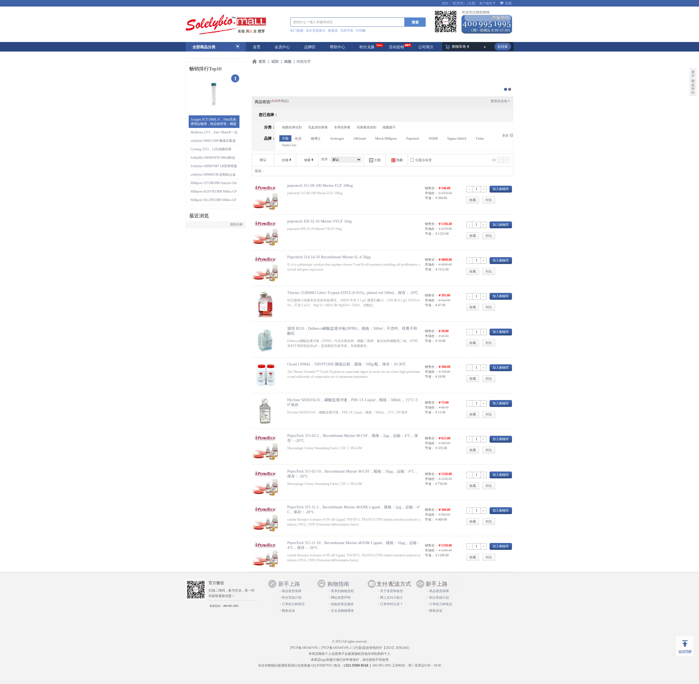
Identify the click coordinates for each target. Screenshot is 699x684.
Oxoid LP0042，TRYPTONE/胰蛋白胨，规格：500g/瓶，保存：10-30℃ (346, 364)
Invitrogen (337, 138)
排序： (326, 159)
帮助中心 (337, 47)
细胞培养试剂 (292, 127)
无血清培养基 (318, 127)
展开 (693, 74)
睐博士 (316, 138)
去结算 (502, 46)
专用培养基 (342, 127)
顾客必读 (288, 611)
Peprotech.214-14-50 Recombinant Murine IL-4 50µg (329, 257)
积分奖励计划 (291, 597)
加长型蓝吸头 (315, 30)
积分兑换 (367, 47)
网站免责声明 (341, 597)
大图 (375, 160)
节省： (430, 198)
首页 (256, 47)
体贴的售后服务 (342, 604)
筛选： (260, 171)
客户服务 (485, 3)
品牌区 (310, 47)
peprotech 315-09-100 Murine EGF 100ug (320, 185)
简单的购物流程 (342, 591)
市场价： (431, 193)
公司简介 (426, 47)
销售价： (431, 188)
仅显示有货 (423, 160)
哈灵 (298, 138)
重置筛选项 (500, 101)
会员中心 (282, 47)
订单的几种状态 (293, 604)
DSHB (433, 138)
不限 (285, 138)
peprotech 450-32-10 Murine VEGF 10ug (319, 221)
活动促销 (396, 47)
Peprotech (412, 138)
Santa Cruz (289, 145)
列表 (397, 160)
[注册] (471, 3)
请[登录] (458, 3)
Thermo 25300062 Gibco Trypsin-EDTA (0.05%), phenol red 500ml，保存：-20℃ (352, 292)
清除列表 (236, 224)
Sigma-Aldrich (456, 138)
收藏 (508, 3)
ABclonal (359, 138)
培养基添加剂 (366, 127)
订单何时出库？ (391, 604)
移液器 (333, 30)
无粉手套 (346, 30)
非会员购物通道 (342, 611)
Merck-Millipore (386, 138)
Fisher (480, 138)
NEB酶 (361, 30)
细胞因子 (389, 127)
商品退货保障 (291, 591)
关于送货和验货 (391, 591)
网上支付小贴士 (391, 597)
